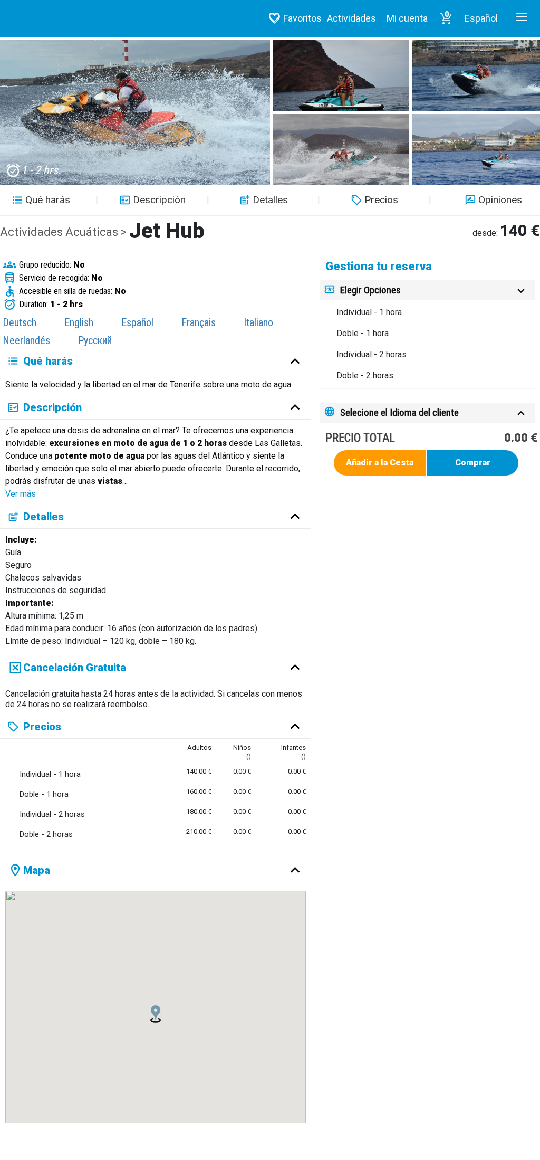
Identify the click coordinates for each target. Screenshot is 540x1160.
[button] (446, 18)
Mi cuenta (407, 18)
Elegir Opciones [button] (370, 290)
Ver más (20, 494)
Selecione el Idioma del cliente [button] (399, 412)
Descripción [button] (159, 200)
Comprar (472, 463)
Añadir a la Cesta (379, 463)
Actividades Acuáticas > (64, 232)
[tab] (427, 290)
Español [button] (481, 18)
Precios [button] (381, 200)
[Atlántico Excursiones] (53, 18)
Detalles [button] (270, 200)
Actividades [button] (351, 18)
